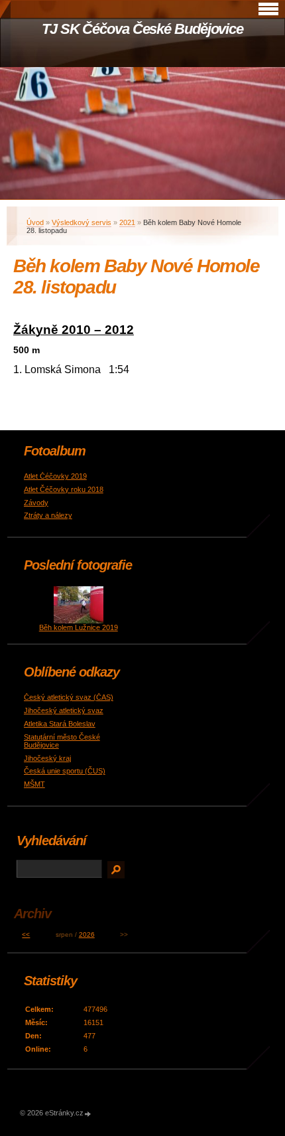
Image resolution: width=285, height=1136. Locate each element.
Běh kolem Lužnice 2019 (78, 627)
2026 (87, 934)
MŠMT (34, 784)
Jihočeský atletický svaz (63, 710)
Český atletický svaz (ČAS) (68, 697)
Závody (36, 503)
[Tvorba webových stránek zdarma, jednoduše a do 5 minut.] (88, 1114)
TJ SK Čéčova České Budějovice (142, 29)
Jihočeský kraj (47, 758)
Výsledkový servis (81, 222)
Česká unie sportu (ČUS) (64, 771)
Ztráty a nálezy (48, 515)
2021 (127, 222)
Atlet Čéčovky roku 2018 (63, 489)
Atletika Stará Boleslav (59, 724)
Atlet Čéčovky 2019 (55, 476)
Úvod (35, 222)
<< (26, 934)
